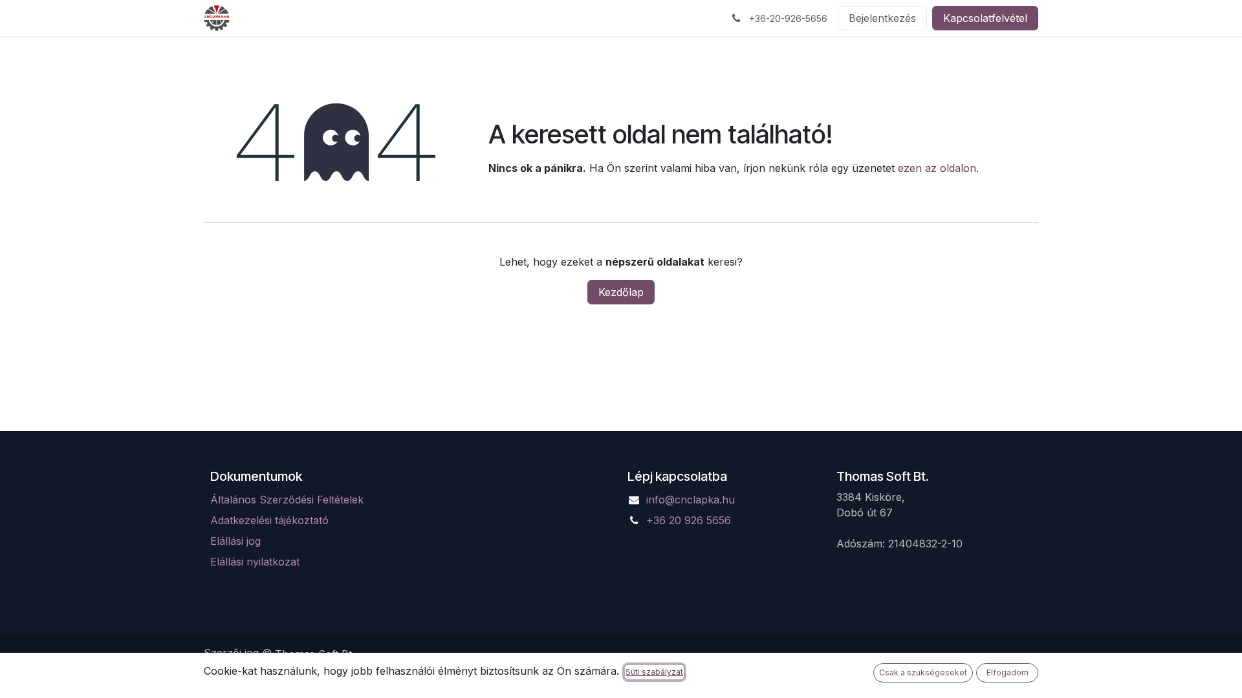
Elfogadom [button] (1007, 672)
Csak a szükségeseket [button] (923, 672)
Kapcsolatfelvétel (985, 18)
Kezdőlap (621, 292)
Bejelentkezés (882, 18)
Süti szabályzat (654, 672)
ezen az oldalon (937, 168)
